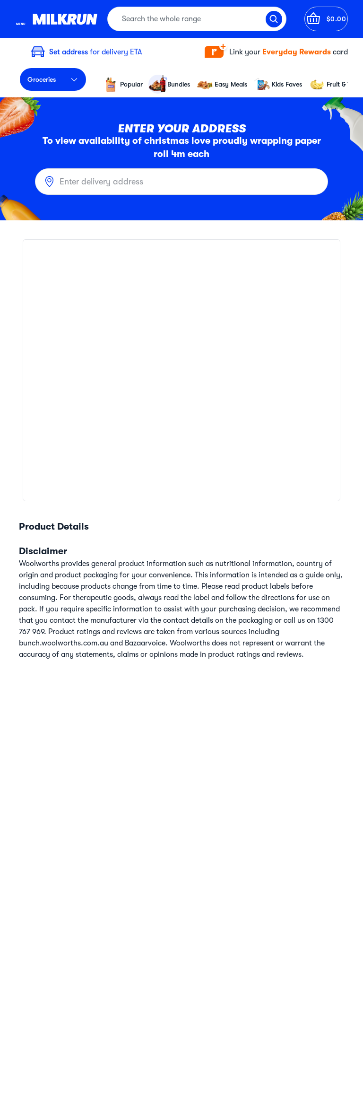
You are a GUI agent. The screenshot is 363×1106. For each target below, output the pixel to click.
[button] (276, 52)
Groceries (41, 79)
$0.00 (336, 19)
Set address (68, 52)
